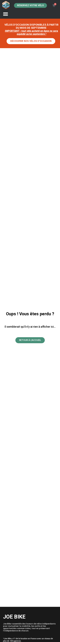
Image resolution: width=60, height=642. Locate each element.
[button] (5, 14)
